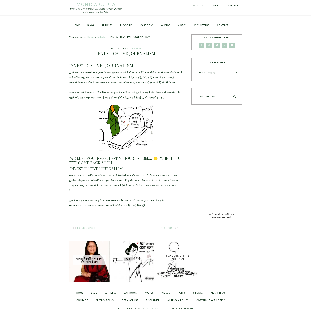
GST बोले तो (133, 258)
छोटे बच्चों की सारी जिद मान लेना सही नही (221, 216)
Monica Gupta (96, 4)
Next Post (167, 228)
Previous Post (86, 228)
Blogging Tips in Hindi (177, 257)
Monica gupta (155, 308)
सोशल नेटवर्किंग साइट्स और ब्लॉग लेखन (89, 260)
